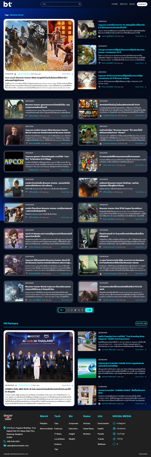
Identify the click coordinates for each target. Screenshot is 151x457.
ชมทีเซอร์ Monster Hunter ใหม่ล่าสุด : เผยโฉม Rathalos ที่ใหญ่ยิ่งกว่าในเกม (119, 184)
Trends (101, 439)
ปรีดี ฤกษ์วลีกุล (33, 116)
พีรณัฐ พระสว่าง (34, 170)
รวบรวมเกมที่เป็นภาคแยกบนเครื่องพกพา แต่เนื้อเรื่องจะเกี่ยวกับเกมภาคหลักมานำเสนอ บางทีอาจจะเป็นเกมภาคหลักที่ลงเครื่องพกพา (123, 161)
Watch (123, 3)
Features (58, 428)
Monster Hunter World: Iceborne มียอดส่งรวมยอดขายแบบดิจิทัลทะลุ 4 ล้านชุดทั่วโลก (48, 287)
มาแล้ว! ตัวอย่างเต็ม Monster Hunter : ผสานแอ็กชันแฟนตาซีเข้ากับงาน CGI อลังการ (47, 184)
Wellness (101, 444)
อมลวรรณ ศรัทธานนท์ (108, 349)
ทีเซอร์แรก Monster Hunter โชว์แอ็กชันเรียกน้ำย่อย (41, 214)
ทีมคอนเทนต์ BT (24, 385)
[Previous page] (62, 310)
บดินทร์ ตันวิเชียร (24, 73)
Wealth (72, 439)
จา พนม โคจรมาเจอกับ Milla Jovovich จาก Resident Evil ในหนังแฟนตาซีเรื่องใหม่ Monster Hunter (122, 261)
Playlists (43, 423)
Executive (73, 428)
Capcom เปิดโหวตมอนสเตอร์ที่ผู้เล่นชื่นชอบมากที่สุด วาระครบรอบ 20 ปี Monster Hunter (120, 76)
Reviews (86, 433)
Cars (56, 423)
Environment (103, 423)
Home (115, 3)
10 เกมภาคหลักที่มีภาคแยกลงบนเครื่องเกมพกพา (120, 156)
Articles (86, 423)
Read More (66, 74)
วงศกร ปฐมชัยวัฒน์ (108, 36)
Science (57, 444)
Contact (142, 4)
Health (101, 428)
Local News (59, 439)
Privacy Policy (143, 454)
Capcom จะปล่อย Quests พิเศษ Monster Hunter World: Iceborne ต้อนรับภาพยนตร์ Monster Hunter (48, 131)
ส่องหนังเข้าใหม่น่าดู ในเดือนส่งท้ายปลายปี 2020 (120, 104)
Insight (72, 433)
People (101, 433)
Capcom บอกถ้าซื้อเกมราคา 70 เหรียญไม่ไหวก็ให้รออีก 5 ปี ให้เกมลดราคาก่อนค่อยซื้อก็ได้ (121, 26)
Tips (56, 449)
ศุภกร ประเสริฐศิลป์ (35, 300)
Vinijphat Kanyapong (110, 115)
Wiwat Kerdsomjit (109, 165)
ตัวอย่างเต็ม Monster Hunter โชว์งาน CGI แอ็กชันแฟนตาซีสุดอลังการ (46, 189)
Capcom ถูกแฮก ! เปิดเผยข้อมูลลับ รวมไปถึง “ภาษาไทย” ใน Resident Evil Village (47, 157)
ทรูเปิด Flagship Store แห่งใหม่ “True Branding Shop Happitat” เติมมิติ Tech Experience (121, 337)
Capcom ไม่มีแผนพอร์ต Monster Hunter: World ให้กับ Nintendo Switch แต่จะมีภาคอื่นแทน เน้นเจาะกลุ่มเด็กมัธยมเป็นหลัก (47, 262)
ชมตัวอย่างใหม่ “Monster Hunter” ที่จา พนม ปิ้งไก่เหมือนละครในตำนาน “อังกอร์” (121, 131)
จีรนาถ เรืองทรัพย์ (107, 63)
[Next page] (89, 310)
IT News (58, 433)
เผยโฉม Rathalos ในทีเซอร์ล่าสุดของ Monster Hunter (116, 189)
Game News (88, 428)
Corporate (73, 423)
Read (132, 3)
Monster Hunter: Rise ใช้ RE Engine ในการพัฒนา (121, 208)
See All (140, 323)
